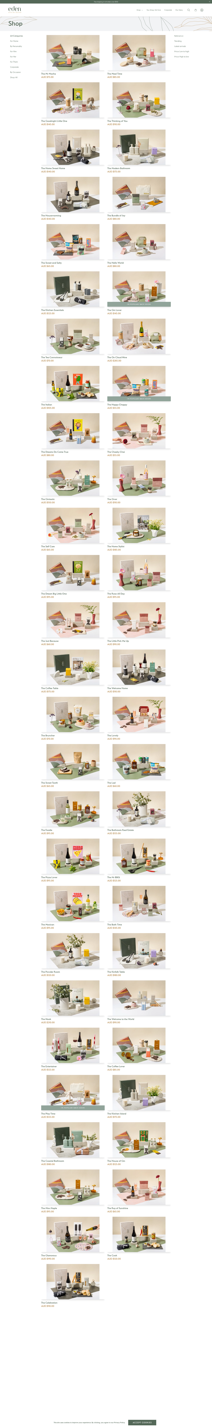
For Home (14, 41)
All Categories (16, 36)
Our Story (179, 10)
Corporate (168, 10)
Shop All (13, 77)
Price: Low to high (181, 51)
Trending (178, 41)
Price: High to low (181, 56)
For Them (14, 62)
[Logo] (14, 10)
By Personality (16, 46)
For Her (13, 56)
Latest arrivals (180, 46)
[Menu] (202, 10)
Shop (139, 10)
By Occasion (15, 72)
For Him (13, 51)
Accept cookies (142, 1422)
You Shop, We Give (154, 10)
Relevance (178, 36)
